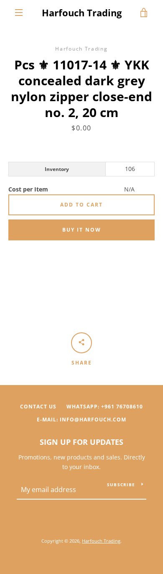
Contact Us (38, 406)
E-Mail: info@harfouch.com (81, 419)
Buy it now (81, 229)
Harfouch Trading (82, 12)
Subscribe (121, 484)
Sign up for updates (81, 442)
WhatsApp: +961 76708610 (104, 406)
